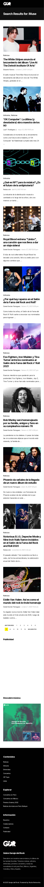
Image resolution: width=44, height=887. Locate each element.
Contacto (6, 828)
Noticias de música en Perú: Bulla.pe (15, 806)
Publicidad (6, 831)
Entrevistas (6, 769)
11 (21, 629)
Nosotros (6, 820)
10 (17, 629)
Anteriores (9, 625)
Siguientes (32, 629)
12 (25, 629)
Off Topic (6, 777)
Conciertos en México (10, 798)
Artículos (6, 115)
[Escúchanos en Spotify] (22, 722)
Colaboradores (8, 824)
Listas (5, 781)
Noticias (6, 55)
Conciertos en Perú (9, 795)
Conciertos (7, 773)
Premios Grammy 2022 (10, 802)
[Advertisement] (22, 667)
